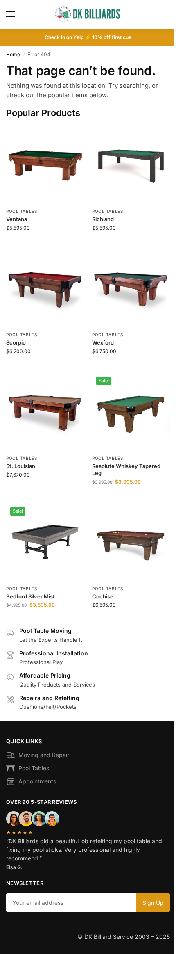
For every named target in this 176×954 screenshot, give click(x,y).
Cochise (102, 596)
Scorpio (16, 342)
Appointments (37, 781)
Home (13, 54)
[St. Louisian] (45, 411)
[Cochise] (131, 542)
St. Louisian (20, 466)
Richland (103, 219)
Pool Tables (21, 211)
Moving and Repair (43, 754)
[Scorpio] (45, 288)
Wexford (103, 342)
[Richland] (131, 164)
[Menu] (18, 14)
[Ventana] (45, 164)
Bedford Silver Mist (30, 596)
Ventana (16, 219)
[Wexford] (131, 288)
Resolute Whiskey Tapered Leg (126, 469)
